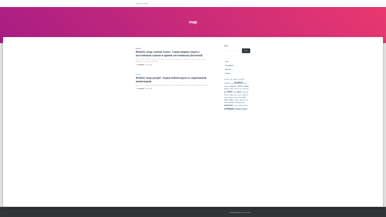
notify (225, 97)
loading (231, 95)
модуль (138, 48)
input (239, 92)
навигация (228, 105)
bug (233, 83)
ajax (231, 79)
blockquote (241, 79)
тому (148, 65)
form (240, 88)
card (245, 83)
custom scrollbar (243, 86)
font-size (236, 88)
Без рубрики (229, 65)
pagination (230, 97)
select (226, 100)
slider (231, 100)
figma (231, 88)
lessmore (226, 95)
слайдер (229, 108)
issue (227, 61)
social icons (242, 100)
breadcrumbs (227, 83)
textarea (226, 102)
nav (247, 95)
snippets (236, 100)
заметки (228, 69)
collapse (233, 86)
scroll (244, 97)
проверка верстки (242, 105)
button (238, 82)
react (239, 97)
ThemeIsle (247, 212)
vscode (231, 102)
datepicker (226, 88)
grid (225, 92)
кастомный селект (240, 102)
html (230, 91)
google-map (245, 88)
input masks (245, 92)
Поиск (226, 46)
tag (247, 100)
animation (235, 79)
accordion (226, 79)
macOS (240, 95)
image (234, 92)
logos (235, 95)
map (244, 95)
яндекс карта (241, 109)
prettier (235, 97)
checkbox (226, 86)
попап (235, 105)
